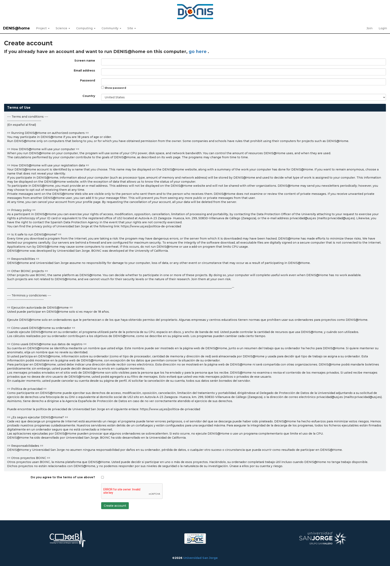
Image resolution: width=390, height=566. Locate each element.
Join (369, 28)
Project (42, 28)
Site (130, 28)
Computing (84, 28)
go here (198, 51)
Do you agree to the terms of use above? (63, 477)
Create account (115, 505)
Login (383, 28)
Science (62, 28)
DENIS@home (16, 28)
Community (110, 28)
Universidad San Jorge (200, 558)
